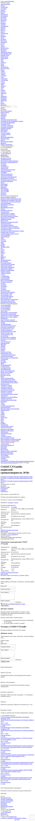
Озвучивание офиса (6, 229)
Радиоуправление (5, 407)
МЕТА (2, 182)
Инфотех (3, 349)
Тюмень (3, 90)
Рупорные (3, 163)
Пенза (2, 64)
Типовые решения (6, 223)
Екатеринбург (4, 26)
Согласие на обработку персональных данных (13, 818)
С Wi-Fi (3, 274)
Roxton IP (3, 187)
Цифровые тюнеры (6, 219)
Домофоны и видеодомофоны (9, 397)
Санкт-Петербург (9, 1)
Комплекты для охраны (7, 429)
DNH (2, 242)
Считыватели (4, 359)
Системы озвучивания (7, 800)
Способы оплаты (5, 133)
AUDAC (3, 239)
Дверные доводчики (6, 398)
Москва (3, 5)
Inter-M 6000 (4, 184)
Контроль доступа (6, 352)
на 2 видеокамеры (6, 305)
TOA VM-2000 (5, 190)
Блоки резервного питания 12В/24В (11, 439)
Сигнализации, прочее (7, 426)
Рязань (2, 70)
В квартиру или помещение (8, 338)
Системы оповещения (7, 181)
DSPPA (3, 244)
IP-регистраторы (5, 290)
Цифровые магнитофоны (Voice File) (11, 200)
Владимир (3, 17)
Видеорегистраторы (6, 282)
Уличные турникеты (6, 392)
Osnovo (3, 350)
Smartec (3, 416)
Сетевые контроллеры (7, 356)
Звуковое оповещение (7, 799)
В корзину (3, 485)
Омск (2, 59)
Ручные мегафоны (6, 203)
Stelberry (3, 252)
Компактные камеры (6, 266)
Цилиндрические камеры (8, 264)
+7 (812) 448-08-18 (6, 153)
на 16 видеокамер (5, 309)
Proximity (3, 360)
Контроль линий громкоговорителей (11, 198)
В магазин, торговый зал (7, 327)
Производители (5, 236)
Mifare (2, 363)
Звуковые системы (6, 158)
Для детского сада (6, 341)
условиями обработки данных (17, 604)
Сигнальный (4, 459)
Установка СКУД (5, 124)
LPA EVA (3, 193)
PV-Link (3, 347)
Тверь (2, 84)
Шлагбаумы (4, 805)
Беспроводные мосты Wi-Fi (8, 302)
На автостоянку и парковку (8, 337)
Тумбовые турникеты (7, 388)
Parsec (2, 422)
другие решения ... (6, 235)
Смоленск (3, 75)
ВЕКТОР (3, 257)
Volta (2, 255)
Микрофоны (4, 318)
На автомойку (4, 336)
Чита (2, 102)
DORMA (3, 423)
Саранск (3, 72)
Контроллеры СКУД (6, 353)
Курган (3, 43)
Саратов (3, 74)
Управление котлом (6, 433)
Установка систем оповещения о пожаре (12, 121)
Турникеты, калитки (6, 385)
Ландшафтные (5, 166)
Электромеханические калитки (9, 394)
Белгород (3, 11)
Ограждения (4, 395)
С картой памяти (5, 277)
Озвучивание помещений (8, 122)
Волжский (3, 20)
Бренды (3, 140)
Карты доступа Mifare (7, 372)
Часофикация (4, 424)
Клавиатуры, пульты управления (10, 315)
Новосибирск (4, 58)
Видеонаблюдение (6, 260)
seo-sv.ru (16, 819)
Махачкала (4, 49)
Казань (2, 32)
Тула (2, 89)
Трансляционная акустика (8, 169)
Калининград (4, 33)
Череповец (4, 100)
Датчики (3, 435)
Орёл (2, 61)
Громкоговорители (6, 159)
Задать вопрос (5, 605)
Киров (2, 37)
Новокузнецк (4, 56)
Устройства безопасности (8, 406)
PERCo (3, 414)
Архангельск (4, 7)
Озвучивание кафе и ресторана (9, 226)
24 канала (3, 287)
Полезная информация (7, 137)
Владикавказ (4, 16)
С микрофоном (5, 276)
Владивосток (4, 14)
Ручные (3, 209)
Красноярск (4, 42)
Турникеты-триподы (6, 387)
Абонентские (4, 168)
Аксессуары (4, 311)
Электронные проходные (8, 389)
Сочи (2, 77)
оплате (16, 502)
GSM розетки (4, 432)
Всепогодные (4, 449)
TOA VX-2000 (5, 191)
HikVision (3, 344)
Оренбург (3, 62)
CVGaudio (3, 241)
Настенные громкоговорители (9, 162)
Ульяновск (3, 93)
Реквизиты (4, 115)
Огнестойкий (4, 455)
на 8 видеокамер (5, 308)
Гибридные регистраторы (8, 292)
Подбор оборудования (7, 141)
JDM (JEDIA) (4, 188)
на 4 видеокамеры (6, 306)
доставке (10, 502)
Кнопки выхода (5, 384)
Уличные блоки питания (7, 442)
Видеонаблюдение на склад (8, 325)
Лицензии (3, 114)
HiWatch (3, 346)
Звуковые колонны (6, 171)
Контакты (3, 143)
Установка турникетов (7, 125)
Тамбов (3, 83)
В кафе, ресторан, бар (7, 333)
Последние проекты (6, 111)
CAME (2, 413)
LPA (2, 248)
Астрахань (4, 8)
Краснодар (4, 40)
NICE (2, 420)
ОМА (2, 419)
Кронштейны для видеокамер (9, 312)
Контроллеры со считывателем (9, 357)
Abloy (2, 411)
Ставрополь (4, 78)
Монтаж (3, 118)
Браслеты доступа (6, 375)
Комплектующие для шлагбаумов (10, 408)
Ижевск (3, 29)
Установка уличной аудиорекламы (10, 228)
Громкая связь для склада (8, 232)
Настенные (4, 448)
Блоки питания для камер (8, 319)
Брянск (3, 13)
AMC (2, 238)
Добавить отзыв (5, 661)
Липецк (3, 46)
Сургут (3, 81)
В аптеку (3, 340)
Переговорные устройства (8, 214)
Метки (2, 376)
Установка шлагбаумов (7, 127)
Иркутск (3, 30)
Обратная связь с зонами (7, 213)
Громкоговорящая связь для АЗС (10, 233)
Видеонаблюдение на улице (8, 331)
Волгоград (4, 19)
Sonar (2, 251)
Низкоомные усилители (7, 178)
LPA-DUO (3, 194)
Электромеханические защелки (9, 382)
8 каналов (3, 284)
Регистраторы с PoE (6, 295)
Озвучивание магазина (7, 225)
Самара (3, 71)
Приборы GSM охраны (7, 430)
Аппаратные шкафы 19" (7, 445)
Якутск (3, 103)
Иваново (3, 27)
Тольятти (3, 86)
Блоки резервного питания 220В (10, 441)
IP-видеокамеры (5, 279)
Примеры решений (6, 128)
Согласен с (13, 604)
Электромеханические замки (9, 381)
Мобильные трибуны (6, 210)
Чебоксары (4, 97)
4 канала (3, 283)
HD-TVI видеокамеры (7, 280)
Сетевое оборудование (7, 296)
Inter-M (3, 245)
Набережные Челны (6, 52)
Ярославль (4, 105)
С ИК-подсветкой (5, 273)
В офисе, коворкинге (6, 330)
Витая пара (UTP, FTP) (7, 454)
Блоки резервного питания (8, 197)
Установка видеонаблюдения (9, 119)
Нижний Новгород (6, 54)
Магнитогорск (5, 48)
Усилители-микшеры (6, 175)
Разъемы (3, 322)
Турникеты (4, 803)
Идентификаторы (5, 369)
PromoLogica (13, 816)
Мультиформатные (6, 365)
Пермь (2, 65)
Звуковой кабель (5, 457)
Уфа (2, 94)
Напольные (4, 446)
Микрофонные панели (7, 207)
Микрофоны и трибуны (7, 204)
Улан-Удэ (3, 91)
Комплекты (4, 401)
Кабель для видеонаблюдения (9, 321)
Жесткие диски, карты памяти (9, 317)
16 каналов (4, 286)
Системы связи (5, 212)
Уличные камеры (5, 271)
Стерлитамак (4, 80)
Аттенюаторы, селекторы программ (11, 201)
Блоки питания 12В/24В (7, 438)
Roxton (2, 249)
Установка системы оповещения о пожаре (12, 231)
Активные (3, 165)
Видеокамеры (4, 261)
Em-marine (3, 362)
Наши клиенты (5, 112)
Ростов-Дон (4, 417)
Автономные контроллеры (8, 354)
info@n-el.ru (4, 155)
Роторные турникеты (6, 391)
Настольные (4, 206)
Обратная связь (5, 138)
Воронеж (3, 23)
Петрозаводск (4, 67)
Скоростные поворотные (7, 267)
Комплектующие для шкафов (9, 451)
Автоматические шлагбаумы (9, 400)
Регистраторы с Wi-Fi (7, 293)
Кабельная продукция (7, 452)
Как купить (4, 131)
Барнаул (3, 10)
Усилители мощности (7, 174)
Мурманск (3, 51)
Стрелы (3, 404)
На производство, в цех (7, 328)
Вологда (3, 21)
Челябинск (4, 99)
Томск (2, 87)
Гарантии (3, 135)
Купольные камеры (6, 263)
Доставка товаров (5, 134)
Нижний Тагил (5, 55)
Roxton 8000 (4, 185)
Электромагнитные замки (8, 379)
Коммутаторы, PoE (6, 298)
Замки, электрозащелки (7, 378)
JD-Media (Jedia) (5, 247)
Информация (4, 130)
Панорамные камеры (6, 268)
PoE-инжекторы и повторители (9, 299)
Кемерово (3, 36)
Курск (2, 45)
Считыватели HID (6, 368)
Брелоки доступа (5, 373)
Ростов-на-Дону (5, 68)
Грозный (3, 24)
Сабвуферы (4, 172)
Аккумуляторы (5, 443)
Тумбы (2, 403)
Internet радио (4, 220)
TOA (2, 254)
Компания (3, 109)
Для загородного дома (7, 334)
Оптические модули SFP (7, 301)
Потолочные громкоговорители (9, 161)
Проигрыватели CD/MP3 (8, 217)
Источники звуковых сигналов (9, 216)
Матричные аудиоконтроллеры (9, 222)
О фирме (3, 116)
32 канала (3, 289)
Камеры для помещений (7, 270)
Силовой (3, 458)
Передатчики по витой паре (8, 314)
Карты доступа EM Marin (8, 371)
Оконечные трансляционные (9, 177)
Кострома (3, 39)
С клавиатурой (5, 366)
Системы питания (6, 436)
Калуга (3, 35)
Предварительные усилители (9, 180)
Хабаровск (4, 96)
